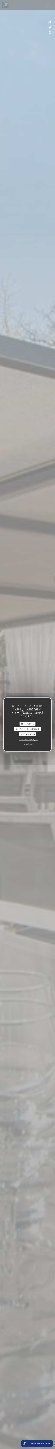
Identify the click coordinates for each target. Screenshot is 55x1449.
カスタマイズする (27, 734)
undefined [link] (28, 744)
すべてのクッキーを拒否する (27, 729)
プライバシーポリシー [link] (28, 740)
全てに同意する (27, 724)
